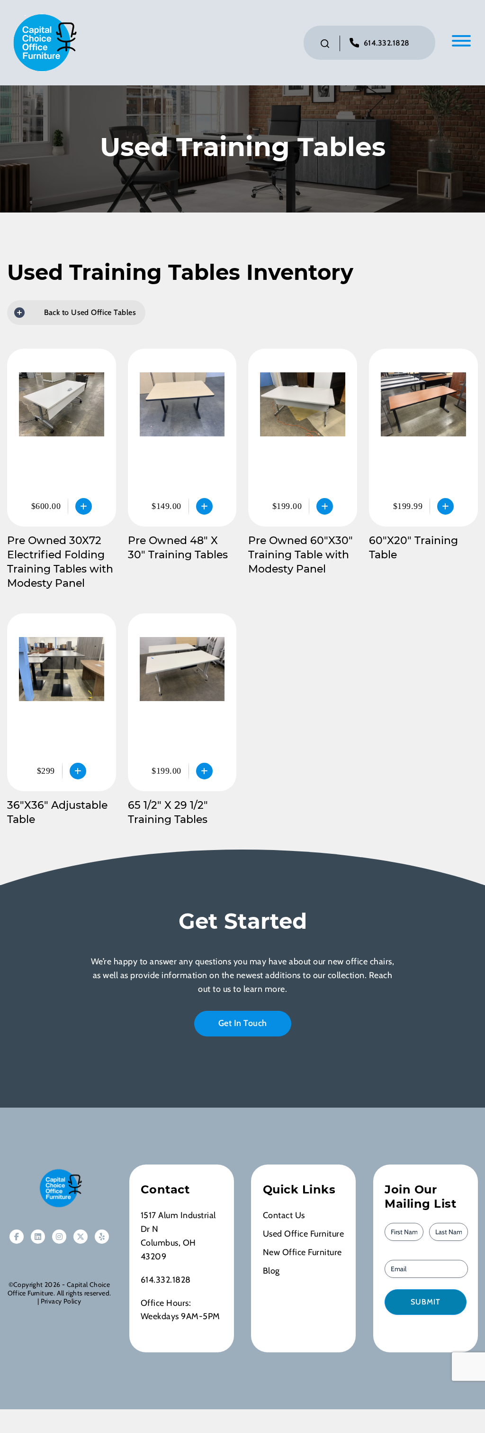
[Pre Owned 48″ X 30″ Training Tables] (182, 438)
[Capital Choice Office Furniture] (42, 42)
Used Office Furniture (303, 1234)
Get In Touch (242, 1023)
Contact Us (284, 1215)
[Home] (59, 1188)
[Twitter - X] (80, 1237)
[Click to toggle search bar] (325, 43)
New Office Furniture (302, 1252)
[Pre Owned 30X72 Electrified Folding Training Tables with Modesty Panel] (61, 438)
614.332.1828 (387, 42)
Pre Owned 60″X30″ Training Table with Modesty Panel (300, 554)
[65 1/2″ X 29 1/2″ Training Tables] (182, 702)
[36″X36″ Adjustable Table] (61, 702)
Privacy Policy (61, 1301)
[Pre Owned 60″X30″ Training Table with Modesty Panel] (302, 438)
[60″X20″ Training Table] (423, 438)
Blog (271, 1271)
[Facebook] (16, 1237)
